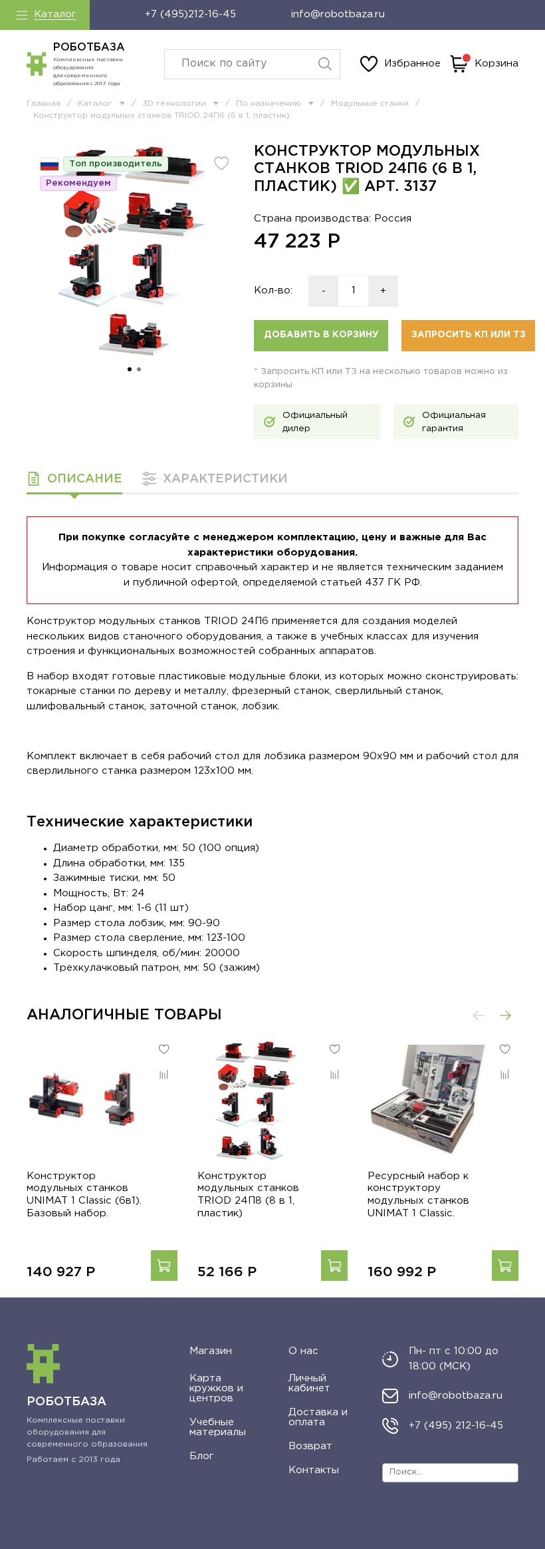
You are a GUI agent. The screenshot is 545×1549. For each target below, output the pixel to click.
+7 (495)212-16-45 (190, 14)
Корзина (496, 63)
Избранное (412, 63)
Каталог (55, 14)
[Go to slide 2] (139, 369)
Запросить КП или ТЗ (468, 335)
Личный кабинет (309, 1383)
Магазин (210, 1351)
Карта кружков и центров (216, 1388)
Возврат (310, 1446)
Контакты (313, 1470)
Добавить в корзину (321, 335)
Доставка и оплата (318, 1417)
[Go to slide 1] (130, 369)
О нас (303, 1351)
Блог (201, 1456)
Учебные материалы (217, 1427)
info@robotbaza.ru (338, 14)
